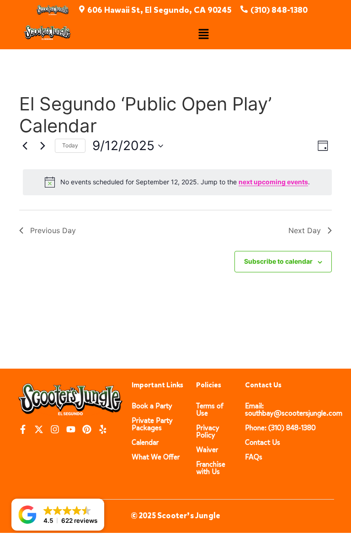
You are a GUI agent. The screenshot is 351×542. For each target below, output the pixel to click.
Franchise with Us (210, 467)
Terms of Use (209, 409)
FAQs (253, 457)
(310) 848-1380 (279, 10)
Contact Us (262, 442)
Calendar (145, 442)
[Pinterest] (86, 429)
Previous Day (53, 230)
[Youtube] (70, 429)
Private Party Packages (152, 424)
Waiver (207, 449)
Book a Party (152, 406)
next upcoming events (273, 182)
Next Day (304, 230)
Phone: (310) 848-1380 (280, 428)
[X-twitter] (38, 429)
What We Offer (156, 457)
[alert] (177, 182)
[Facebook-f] (22, 429)
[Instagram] (54, 429)
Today (70, 145)
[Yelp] (102, 429)
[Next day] (42, 146)
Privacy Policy (207, 431)
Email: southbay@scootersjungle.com (293, 409)
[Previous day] (24, 146)
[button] (203, 34)
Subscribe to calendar (278, 261)
